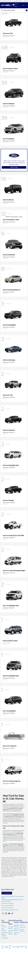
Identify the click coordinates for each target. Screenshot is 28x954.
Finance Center (17, 921)
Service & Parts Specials (10, 932)
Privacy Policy (6, 947)
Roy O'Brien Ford (3, 947)
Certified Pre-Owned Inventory (4, 934)
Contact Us (7, 893)
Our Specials (4, 938)
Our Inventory (4, 921)
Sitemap (14, 946)
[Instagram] (6, 913)
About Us (22, 925)
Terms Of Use (10, 947)
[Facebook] (2, 913)
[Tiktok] (12, 913)
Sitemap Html (18, 947)
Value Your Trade (14, 167)
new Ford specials (11, 831)
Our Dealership (24, 921)
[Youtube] (9, 913)
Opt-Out (26, 947)
